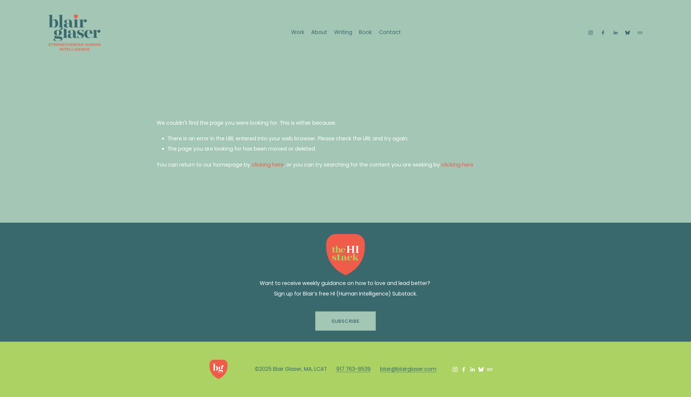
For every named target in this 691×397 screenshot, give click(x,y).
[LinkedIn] (615, 32)
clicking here (268, 164)
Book (365, 32)
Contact (390, 32)
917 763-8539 (353, 369)
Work (297, 32)
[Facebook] (603, 32)
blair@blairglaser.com (408, 369)
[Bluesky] (627, 32)
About (319, 32)
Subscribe (345, 321)
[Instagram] (590, 32)
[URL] (640, 32)
